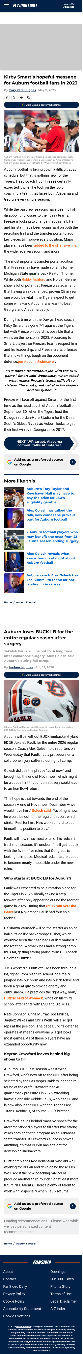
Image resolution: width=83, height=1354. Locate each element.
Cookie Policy (14, 1301)
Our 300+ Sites (62, 1279)
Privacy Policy (14, 1294)
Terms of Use (61, 1294)
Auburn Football (26, 602)
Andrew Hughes (21, 667)
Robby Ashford (33, 279)
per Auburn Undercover (36, 361)
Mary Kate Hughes (22, 90)
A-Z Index (58, 1309)
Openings (57, 1272)
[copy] (28, 97)
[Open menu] (6, 6)
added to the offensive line (55, 245)
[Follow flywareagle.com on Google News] (73, 462)
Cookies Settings (16, 1316)
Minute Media (23, 1326)
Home (8, 602)
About (8, 1272)
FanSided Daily (15, 1286)
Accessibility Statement (22, 1309)
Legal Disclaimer (63, 1301)
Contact (9, 1279)
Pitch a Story (60, 1286)
